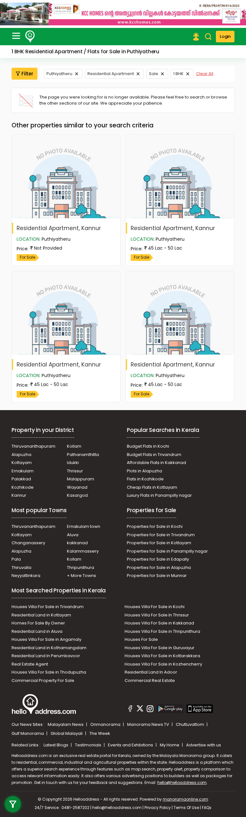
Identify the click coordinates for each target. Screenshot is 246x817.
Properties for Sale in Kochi (155, 526)
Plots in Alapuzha (144, 471)
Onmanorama (105, 724)
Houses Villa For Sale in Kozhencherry (163, 664)
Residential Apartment (110, 74)
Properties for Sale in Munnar (157, 575)
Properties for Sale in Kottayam (159, 543)
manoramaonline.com (185, 799)
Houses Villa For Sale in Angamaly (46, 639)
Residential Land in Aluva (37, 631)
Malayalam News (66, 724)
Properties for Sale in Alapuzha (159, 567)
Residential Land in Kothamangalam (49, 648)
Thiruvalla (21, 567)
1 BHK (178, 74)
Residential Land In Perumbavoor (46, 656)
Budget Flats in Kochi (148, 446)
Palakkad (21, 479)
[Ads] (123, 14)
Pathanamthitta (83, 455)
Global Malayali (67, 733)
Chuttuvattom (190, 724)
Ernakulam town (83, 526)
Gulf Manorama (28, 733)
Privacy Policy (157, 807)
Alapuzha (21, 455)
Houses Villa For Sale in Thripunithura (162, 631)
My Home (170, 745)
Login (225, 36)
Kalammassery (83, 551)
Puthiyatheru (59, 74)
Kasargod (77, 495)
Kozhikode (23, 487)
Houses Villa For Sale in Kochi (154, 607)
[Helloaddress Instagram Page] (150, 709)
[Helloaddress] (30, 36)
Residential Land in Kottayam (41, 615)
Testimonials (88, 745)
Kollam (74, 446)
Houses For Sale (141, 639)
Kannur (19, 495)
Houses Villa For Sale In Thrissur (157, 615)
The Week (99, 733)
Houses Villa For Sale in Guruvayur (159, 648)
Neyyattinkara (26, 575)
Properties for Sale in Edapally (158, 559)
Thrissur (75, 471)
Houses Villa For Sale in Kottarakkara (162, 656)
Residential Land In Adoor (151, 672)
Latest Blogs (56, 745)
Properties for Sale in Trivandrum (161, 535)
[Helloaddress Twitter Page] (140, 709)
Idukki (73, 463)
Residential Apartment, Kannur (59, 228)
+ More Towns (81, 575)
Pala (16, 559)
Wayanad (77, 487)
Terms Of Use (186, 807)
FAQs (206, 807)
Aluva (72, 535)
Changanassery (28, 543)
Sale (153, 74)
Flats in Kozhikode (145, 479)
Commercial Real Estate (150, 680)
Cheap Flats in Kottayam (152, 487)
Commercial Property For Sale (43, 680)
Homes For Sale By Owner (38, 623)
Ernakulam (23, 471)
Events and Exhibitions (131, 745)
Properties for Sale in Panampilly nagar (167, 551)
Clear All (204, 74)
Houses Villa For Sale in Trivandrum (48, 607)
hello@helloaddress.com (182, 782)
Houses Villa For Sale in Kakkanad (159, 623)
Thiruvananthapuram (33, 446)
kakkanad (77, 543)
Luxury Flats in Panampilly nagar (159, 495)
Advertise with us (203, 745)
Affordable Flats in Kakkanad (156, 463)
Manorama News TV (148, 724)
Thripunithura (80, 567)
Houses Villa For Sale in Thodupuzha (49, 672)
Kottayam (22, 463)
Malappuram (80, 479)
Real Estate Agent (30, 664)
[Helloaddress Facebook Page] (130, 709)
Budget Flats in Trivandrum (154, 455)
